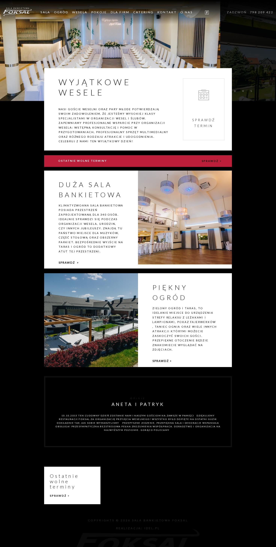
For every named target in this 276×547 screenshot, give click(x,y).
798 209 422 (261, 12)
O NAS (186, 12)
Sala (45, 12)
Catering (143, 12)
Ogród (61, 12)
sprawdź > (69, 262)
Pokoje (99, 12)
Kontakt (167, 12)
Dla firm (120, 12)
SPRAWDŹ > (212, 161)
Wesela (79, 12)
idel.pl (152, 528)
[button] (234, 90)
